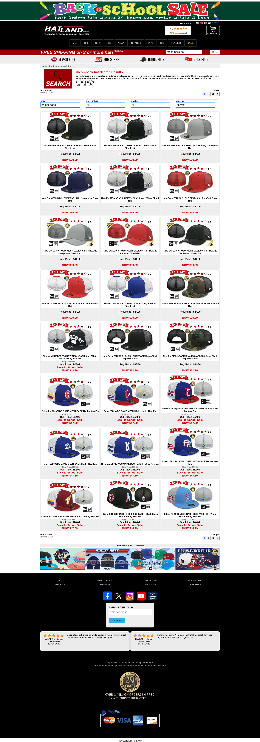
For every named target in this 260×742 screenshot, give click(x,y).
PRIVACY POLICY (105, 580)
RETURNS (105, 584)
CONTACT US (150, 580)
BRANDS (136, 43)
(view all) (140, 545)
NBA (97, 43)
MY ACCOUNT (186, 23)
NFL (86, 43)
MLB (75, 43)
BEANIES (176, 43)
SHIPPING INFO (195, 580)
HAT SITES (195, 584)
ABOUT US (150, 584)
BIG (162, 43)
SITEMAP (138, 741)
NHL (109, 43)
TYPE (150, 43)
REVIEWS (60, 584)
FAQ (60, 580)
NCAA (121, 43)
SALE (190, 43)
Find (215, 52)
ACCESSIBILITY (125, 741)
